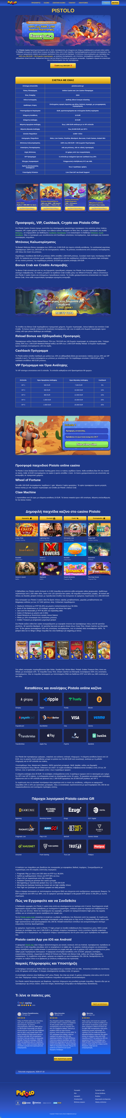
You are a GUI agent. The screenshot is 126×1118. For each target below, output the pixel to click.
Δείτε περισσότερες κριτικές (63, 1058)
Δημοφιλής (25, 518)
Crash (74, 518)
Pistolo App (29, 945)
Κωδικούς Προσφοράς (57, 233)
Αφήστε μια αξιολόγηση (100, 1004)
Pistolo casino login (27, 917)
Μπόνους (19, 233)
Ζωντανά (50, 518)
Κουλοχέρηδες (98, 518)
